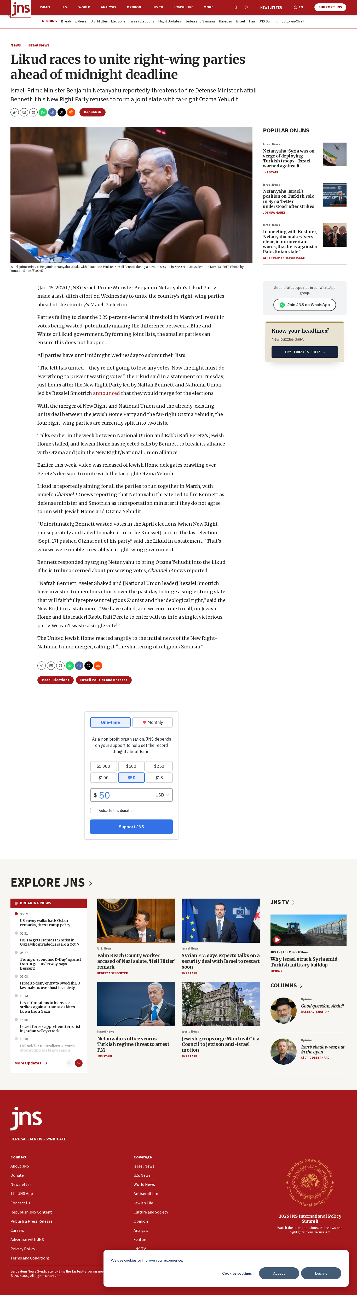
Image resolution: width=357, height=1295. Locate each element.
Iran (252, 21)
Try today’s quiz (305, 352)
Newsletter (271, 7)
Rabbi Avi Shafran (315, 1012)
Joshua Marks (274, 212)
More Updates (28, 1063)
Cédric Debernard (315, 1058)
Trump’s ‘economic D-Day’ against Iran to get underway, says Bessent (50, 964)
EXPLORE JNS (48, 883)
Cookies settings (237, 1273)
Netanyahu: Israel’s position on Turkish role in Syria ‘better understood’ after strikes (288, 199)
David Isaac (295, 258)
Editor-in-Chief (293, 21)
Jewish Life (183, 7)
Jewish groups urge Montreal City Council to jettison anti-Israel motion (220, 1044)
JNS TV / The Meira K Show (289, 952)
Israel (45, 7)
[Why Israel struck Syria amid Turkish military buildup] (308, 930)
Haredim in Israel (232, 21)
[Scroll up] (70, 1063)
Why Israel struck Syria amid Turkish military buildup (304, 962)
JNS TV (157, 7)
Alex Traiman (274, 258)
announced (106, 393)
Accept (279, 1273)
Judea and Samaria (200, 21)
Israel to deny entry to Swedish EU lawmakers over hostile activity (50, 985)
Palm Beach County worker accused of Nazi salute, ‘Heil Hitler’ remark (136, 961)
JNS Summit (268, 21)
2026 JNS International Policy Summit (310, 1219)
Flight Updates (169, 21)
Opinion (134, 7)
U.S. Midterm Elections (108, 21)
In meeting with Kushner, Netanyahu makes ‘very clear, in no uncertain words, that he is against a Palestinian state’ (290, 241)
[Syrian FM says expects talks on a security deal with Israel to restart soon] (221, 921)
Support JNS (330, 7)
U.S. (64, 7)
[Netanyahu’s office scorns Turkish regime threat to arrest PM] (136, 1004)
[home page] (21, 9)
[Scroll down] (79, 1063)
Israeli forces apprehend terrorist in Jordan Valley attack (50, 1028)
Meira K (276, 971)
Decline (321, 1273)
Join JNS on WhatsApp (308, 304)
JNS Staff (270, 172)
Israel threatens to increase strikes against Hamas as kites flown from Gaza (47, 1007)
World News (190, 1031)
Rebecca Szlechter (112, 973)
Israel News (38, 45)
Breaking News (35, 903)
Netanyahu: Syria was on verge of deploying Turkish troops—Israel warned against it (289, 158)
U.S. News (104, 948)
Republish (92, 112)
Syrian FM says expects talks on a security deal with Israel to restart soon (221, 961)
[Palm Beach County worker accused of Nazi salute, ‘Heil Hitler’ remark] (136, 921)
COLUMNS (284, 985)
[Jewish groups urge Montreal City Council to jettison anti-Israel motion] (221, 1004)
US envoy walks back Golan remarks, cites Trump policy (45, 922)
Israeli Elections (142, 21)
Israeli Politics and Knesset (103, 680)
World (84, 7)
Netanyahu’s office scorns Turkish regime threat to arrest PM (133, 1044)
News (15, 45)
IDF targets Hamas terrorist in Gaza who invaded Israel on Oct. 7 (49, 942)
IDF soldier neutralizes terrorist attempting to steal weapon (48, 1048)
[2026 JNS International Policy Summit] (310, 1182)
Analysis (108, 7)
